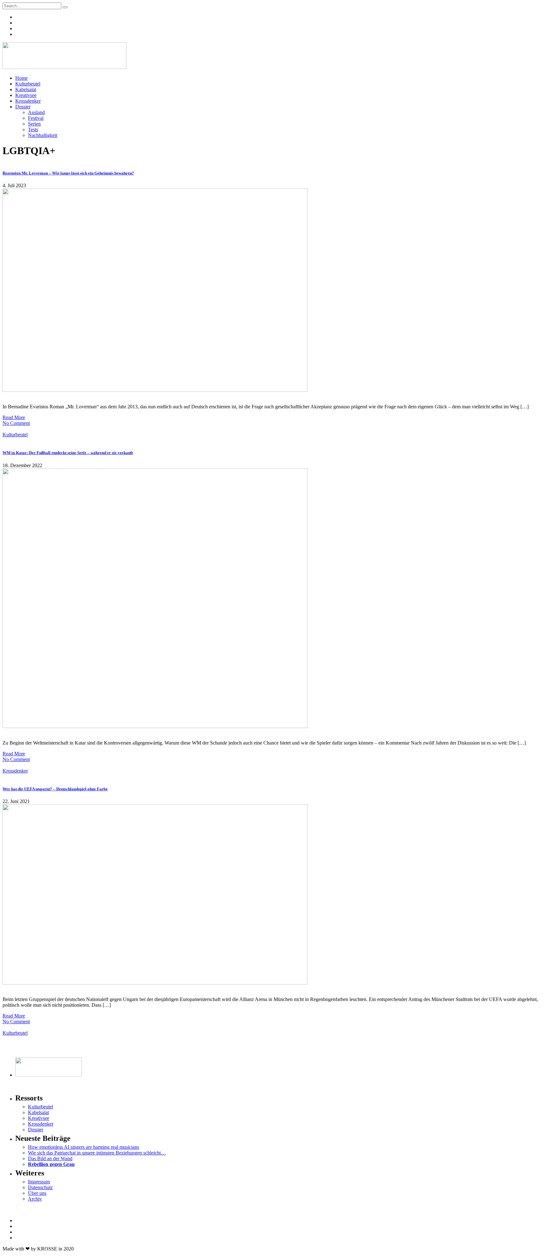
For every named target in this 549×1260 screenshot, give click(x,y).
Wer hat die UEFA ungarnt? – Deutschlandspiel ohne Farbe (55, 789)
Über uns (37, 1193)
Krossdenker (28, 101)
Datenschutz (40, 1187)
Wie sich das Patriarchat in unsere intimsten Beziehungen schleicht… (97, 1152)
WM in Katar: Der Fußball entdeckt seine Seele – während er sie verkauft (68, 452)
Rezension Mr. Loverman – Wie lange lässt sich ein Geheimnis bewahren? (68, 173)
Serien (34, 123)
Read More (14, 417)
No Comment (16, 423)
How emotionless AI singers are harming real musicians (83, 1147)
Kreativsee (26, 95)
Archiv (35, 1199)
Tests (33, 129)
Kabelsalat (25, 89)
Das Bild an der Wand (50, 1158)
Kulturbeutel (27, 83)
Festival (36, 118)
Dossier (22, 106)
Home (21, 78)
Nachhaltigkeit (42, 135)
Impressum (39, 1181)
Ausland (36, 112)
